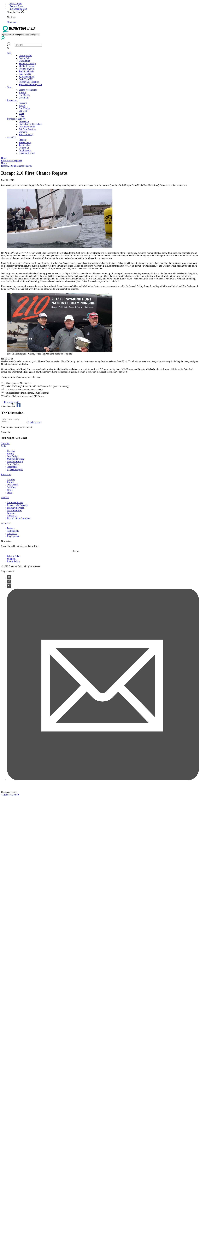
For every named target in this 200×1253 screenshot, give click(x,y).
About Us (11, 137)
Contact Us (24, 121)
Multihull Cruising (27, 63)
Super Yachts (25, 74)
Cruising (23, 103)
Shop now (12, 22)
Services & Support (16, 118)
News (21, 113)
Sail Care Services (27, 129)
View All (5, 443)
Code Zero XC (26, 79)
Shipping (11, 558)
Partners (22, 140)
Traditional (12, 467)
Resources (12, 100)
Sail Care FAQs (26, 134)
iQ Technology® (26, 76)
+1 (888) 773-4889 (10, 794)
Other (21, 116)
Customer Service (27, 126)
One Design (24, 61)
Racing (22, 105)
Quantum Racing (27, 153)
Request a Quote (26, 68)
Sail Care (23, 111)
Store (9, 87)
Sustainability (25, 142)
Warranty (23, 132)
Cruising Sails (25, 55)
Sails (9, 53)
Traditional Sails (26, 71)
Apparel (22, 92)
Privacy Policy (13, 556)
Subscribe (5, 432)
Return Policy (13, 561)
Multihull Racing (26, 66)
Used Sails (24, 97)
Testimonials (24, 145)
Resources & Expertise (17, 505)
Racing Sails (24, 58)
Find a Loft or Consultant (30, 124)
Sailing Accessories (28, 90)
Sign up (75, 551)
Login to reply (35, 422)
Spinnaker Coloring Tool (30, 84)
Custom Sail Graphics (29, 82)
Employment (25, 150)
